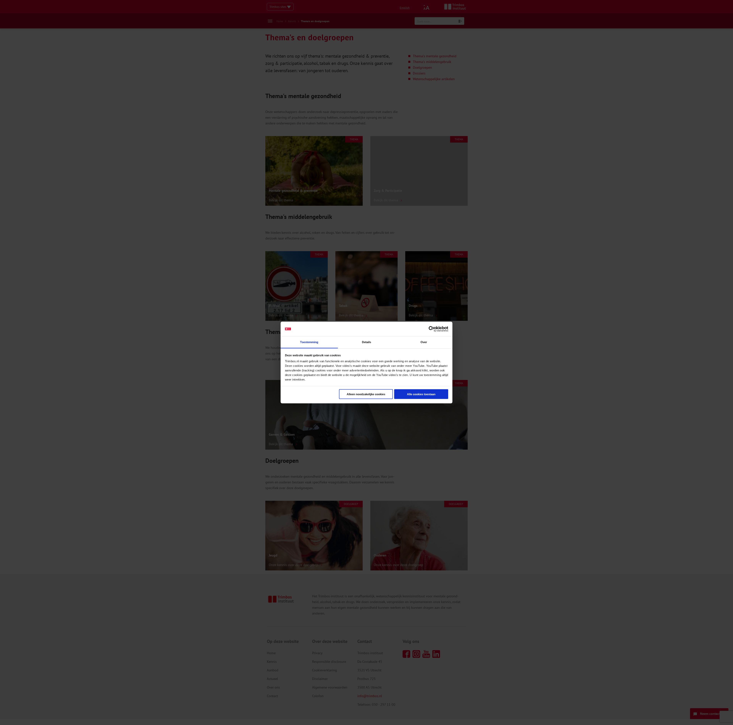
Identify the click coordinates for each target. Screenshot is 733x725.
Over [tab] (424, 342)
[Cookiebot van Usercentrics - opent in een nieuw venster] (431, 329)
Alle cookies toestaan (421, 394)
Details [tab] (366, 342)
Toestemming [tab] (309, 342)
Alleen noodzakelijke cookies (366, 394)
